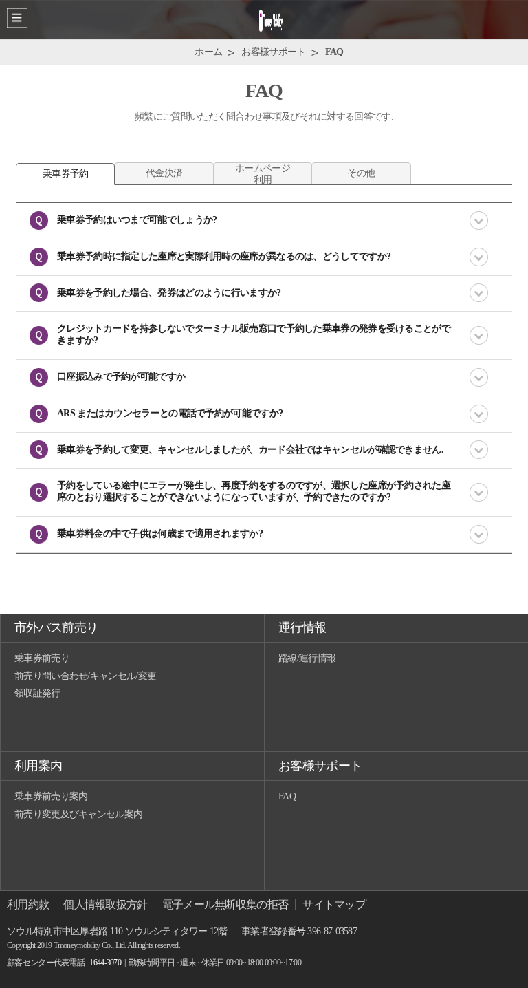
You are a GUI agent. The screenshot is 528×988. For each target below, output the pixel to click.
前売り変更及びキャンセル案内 (78, 814)
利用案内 (38, 766)
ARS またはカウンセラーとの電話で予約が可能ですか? (170, 413)
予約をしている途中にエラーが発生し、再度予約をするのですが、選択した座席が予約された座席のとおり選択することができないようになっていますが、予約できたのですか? (253, 491)
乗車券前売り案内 (50, 796)
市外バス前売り (56, 627)
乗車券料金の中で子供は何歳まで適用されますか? (160, 533)
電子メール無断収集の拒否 (225, 904)
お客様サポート (320, 766)
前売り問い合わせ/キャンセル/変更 (85, 676)
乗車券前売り (41, 658)
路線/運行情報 (307, 658)
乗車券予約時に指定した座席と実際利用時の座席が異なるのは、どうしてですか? (223, 256)
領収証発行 (37, 693)
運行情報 (302, 627)
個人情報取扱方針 (105, 904)
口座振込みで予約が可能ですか (121, 377)
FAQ (287, 796)
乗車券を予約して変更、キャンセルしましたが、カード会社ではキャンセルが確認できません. (250, 449)
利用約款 (28, 904)
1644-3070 (105, 962)
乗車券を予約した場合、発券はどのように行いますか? (169, 293)
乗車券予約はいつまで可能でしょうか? (137, 220)
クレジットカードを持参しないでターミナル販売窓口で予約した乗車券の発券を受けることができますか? (253, 334)
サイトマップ (334, 904)
